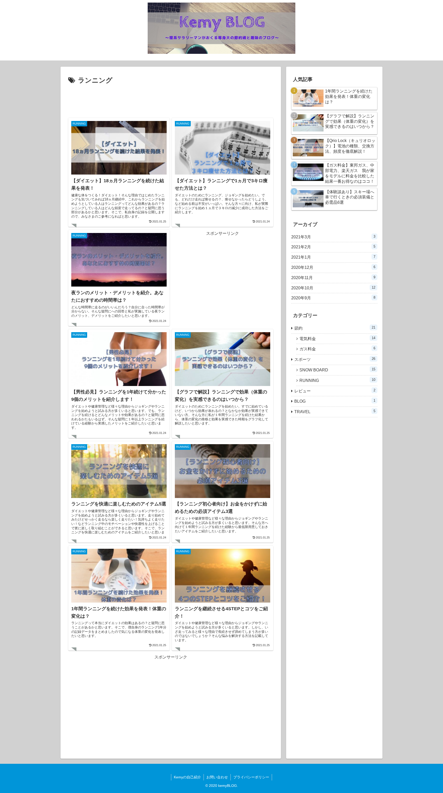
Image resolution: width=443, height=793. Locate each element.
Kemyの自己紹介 (187, 777)
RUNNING (337, 380)
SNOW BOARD (337, 369)
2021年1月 (333, 257)
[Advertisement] (170, 100)
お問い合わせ (217, 777)
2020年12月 (333, 267)
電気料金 (337, 338)
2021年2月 (333, 247)
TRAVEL (334, 411)
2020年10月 (333, 288)
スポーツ (334, 359)
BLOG (334, 401)
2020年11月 (333, 277)
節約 (334, 328)
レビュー (334, 390)
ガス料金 (337, 348)
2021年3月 (333, 237)
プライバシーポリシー (251, 777)
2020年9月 (333, 298)
